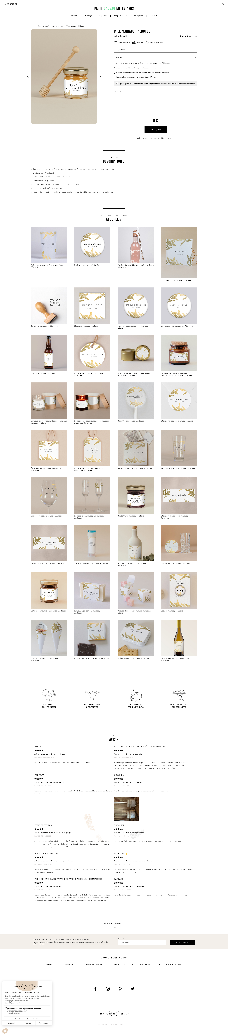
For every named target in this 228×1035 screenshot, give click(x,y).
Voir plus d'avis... (114, 924)
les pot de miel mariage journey (132, 886)
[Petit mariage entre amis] (114, 8)
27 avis (194, 36)
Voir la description (121, 36)
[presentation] (28, 76)
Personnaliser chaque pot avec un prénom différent (136, 77)
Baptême (103, 16)
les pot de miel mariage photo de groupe (56, 832)
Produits (74, 16)
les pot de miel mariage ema (51, 886)
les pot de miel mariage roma (131, 782)
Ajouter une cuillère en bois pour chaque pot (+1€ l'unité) (138, 68)
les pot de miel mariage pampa (52, 782)
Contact (153, 16)
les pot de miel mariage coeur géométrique (57, 861)
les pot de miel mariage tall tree (53, 754)
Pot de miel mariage (58, 26)
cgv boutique (120, 964)
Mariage (88, 16)
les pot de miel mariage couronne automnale (136, 861)
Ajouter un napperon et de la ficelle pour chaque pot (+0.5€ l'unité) (143, 63)
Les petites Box (120, 16)
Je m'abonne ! (182, 942)
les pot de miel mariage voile (131, 754)
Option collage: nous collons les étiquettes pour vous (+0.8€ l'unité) (142, 72)
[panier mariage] (222, 4)
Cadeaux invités (44, 26)
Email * (121, 939)
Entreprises (138, 16)
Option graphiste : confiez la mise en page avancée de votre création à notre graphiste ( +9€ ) (157, 84)
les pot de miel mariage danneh (132, 832)
